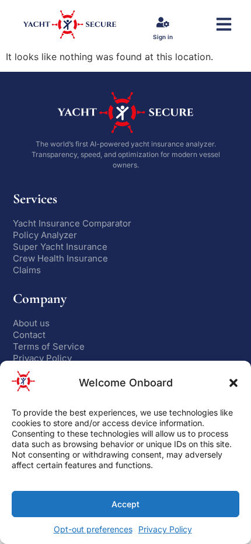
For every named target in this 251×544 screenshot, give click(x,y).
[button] (233, 383)
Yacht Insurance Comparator (72, 223)
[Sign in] (162, 22)
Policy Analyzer (45, 234)
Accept (125, 504)
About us (31, 323)
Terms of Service (49, 346)
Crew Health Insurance (60, 258)
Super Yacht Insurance (60, 246)
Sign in (163, 36)
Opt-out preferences (93, 529)
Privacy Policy (165, 529)
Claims (27, 270)
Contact (29, 334)
